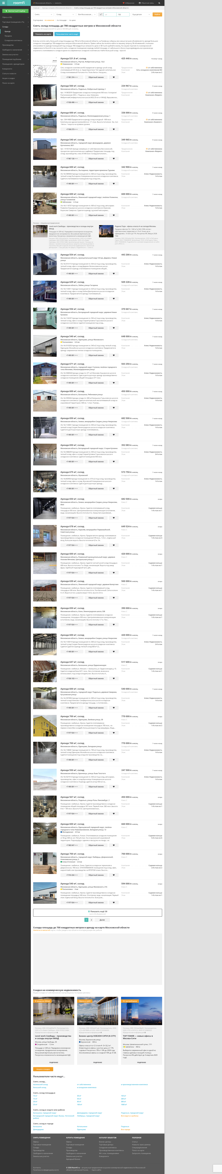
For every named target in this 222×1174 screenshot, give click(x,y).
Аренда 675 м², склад (72, 472)
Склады (36, 1147)
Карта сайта (96, 1170)
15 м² (35, 1099)
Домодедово (38, 1129)
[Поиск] (159, 3)
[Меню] (3, 3)
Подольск (125, 1126)
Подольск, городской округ (132, 1113)
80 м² (79, 1101)
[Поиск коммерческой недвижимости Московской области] (19, 3)
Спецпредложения (139, 1147)
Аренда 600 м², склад (72, 112)
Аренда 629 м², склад (72, 281)
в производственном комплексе (134, 1084)
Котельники (82, 1126)
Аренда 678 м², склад (72, 526)
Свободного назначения (43, 1153)
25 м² (35, 1104)
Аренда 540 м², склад (72, 139)
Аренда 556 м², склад (72, 308)
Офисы (36, 1142)
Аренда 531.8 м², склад (73, 58)
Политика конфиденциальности (46, 1170)
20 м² (35, 1101)
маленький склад (40, 1084)
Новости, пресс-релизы (141, 1144)
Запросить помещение (141, 1153)
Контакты (37, 1167)
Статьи (135, 1142)
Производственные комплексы (111, 1150)
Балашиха (37, 1126)
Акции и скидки (43, 1069)
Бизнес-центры (105, 1142)
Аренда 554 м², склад (72, 254)
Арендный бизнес (73, 1159)
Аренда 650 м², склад (72, 418)
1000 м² (124, 1104)
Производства (38, 1150)
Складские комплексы (108, 1147)
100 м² (79, 1104)
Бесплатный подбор (16, 11)
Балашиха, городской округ (44, 1113)
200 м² (123, 1099)
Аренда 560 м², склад (72, 85)
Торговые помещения (42, 1144)
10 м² (35, 1096)
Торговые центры (106, 1144)
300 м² (123, 1101)
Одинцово (81, 1129)
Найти (157, 14)
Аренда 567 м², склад (72, 796)
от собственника (84, 1084)
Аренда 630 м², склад (72, 581)
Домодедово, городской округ (89, 1113)
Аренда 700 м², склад (72, 716)
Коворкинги (104, 1156)
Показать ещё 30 (98, 912)
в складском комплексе (86, 1087)
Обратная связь (147, 3)
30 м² (79, 1096)
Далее (102, 920)
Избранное (129, 3)
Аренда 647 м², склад (72, 661)
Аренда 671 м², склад (72, 363)
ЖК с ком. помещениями (109, 1153)
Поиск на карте (138, 1150)
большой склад (39, 1087)
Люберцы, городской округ (88, 1116)
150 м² (123, 1096)
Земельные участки (41, 1156)
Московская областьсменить (48, 3)
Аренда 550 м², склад (72, 770)
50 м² (79, 1099)
